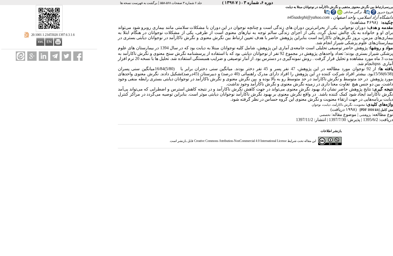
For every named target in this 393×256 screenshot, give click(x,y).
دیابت (326, 105)
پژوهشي (365, 115)
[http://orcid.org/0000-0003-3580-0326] (339, 14)
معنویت (360, 105)
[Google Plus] (32, 56)
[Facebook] (78, 56)
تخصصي (324, 115)
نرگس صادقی (353, 12)
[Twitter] (66, 56)
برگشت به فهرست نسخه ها (138, 3)
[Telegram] (55, 56)
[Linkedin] (43, 56)
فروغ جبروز (385, 12)
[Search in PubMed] (367, 14)
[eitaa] (20, 56)
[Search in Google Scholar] (373, 14)
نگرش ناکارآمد (342, 105)
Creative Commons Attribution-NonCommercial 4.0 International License (240, 141)
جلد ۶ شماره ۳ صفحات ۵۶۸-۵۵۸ (181, 3)
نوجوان (316, 105)
